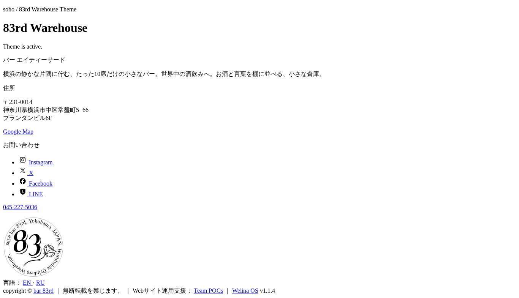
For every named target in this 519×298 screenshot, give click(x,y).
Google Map (18, 131)
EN (28, 282)
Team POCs (208, 290)
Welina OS (245, 290)
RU (40, 282)
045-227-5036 (20, 207)
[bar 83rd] (33, 275)
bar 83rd (43, 290)
